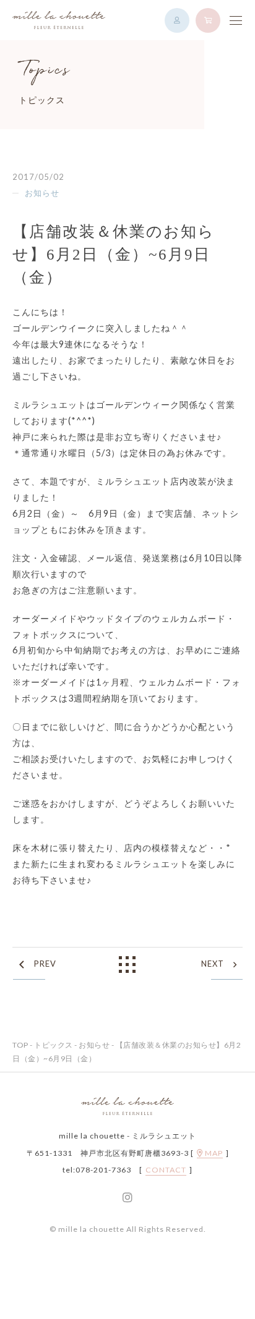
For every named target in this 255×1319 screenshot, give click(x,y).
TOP (20, 1045)
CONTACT (165, 1170)
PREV (45, 964)
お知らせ (42, 193)
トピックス (53, 1045)
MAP (213, 1153)
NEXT (212, 964)
